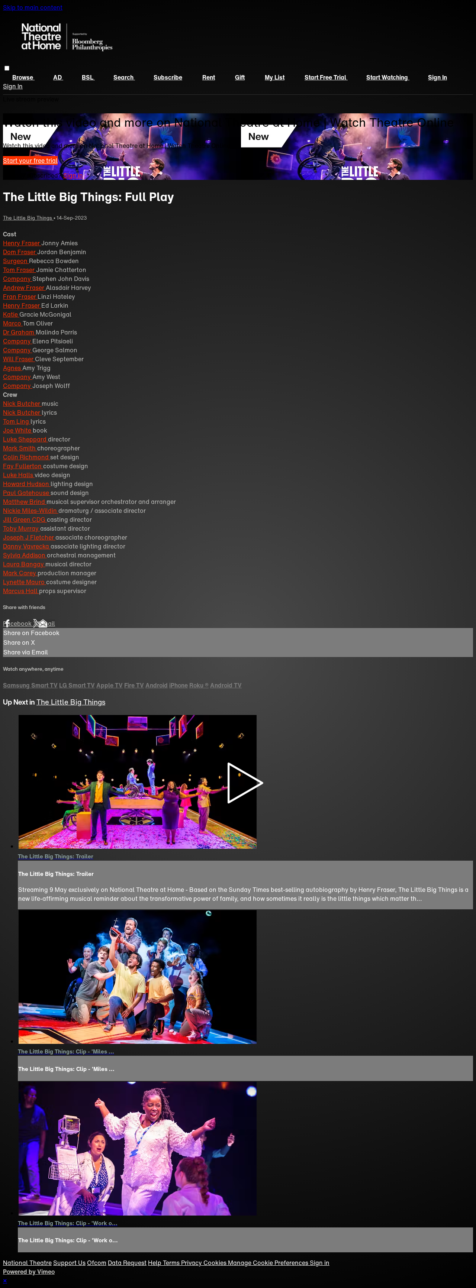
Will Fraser (19, 359)
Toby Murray (21, 528)
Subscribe (168, 77)
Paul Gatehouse (27, 492)
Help (155, 1262)
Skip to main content (32, 7)
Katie (11, 314)
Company (17, 278)
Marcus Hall (21, 590)
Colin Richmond (26, 457)
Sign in (437, 77)
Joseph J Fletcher (29, 537)
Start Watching (387, 77)
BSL (88, 77)
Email (47, 623)
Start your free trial (30, 160)
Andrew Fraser (24, 287)
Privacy (192, 1262)
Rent (208, 77)
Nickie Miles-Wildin (30, 510)
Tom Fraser (19, 269)
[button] (6, 68)
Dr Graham (19, 332)
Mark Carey (20, 573)
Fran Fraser (20, 296)
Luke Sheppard (25, 439)
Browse (23, 77)
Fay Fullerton (23, 466)
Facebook (18, 623)
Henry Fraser (22, 243)
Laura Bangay (24, 564)
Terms (172, 1262)
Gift (240, 77)
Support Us (69, 1262)
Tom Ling (16, 421)
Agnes (12, 367)
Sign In (13, 86)
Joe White (18, 430)
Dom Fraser (20, 251)
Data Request (127, 1262)
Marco (13, 323)
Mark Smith (20, 448)
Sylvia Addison (25, 555)
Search (124, 77)
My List (274, 77)
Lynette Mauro (24, 581)
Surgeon (16, 260)
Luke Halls (19, 474)
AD (58, 77)
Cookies (215, 1262)
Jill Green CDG (25, 519)
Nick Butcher (22, 403)
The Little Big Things (28, 217)
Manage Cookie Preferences (269, 1262)
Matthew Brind (24, 501)
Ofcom (96, 1262)
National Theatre (27, 1262)
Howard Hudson (27, 483)
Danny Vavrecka (27, 546)
